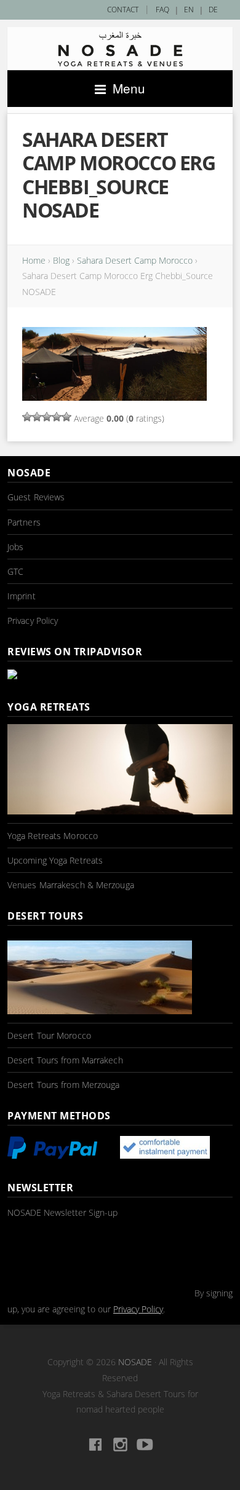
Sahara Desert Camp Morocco (135, 260)
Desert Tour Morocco (49, 1035)
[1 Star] (27, 417)
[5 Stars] (66, 417)
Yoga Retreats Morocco (52, 836)
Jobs (15, 547)
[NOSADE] (120, 48)
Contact (122, 9)
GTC (15, 571)
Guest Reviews (36, 497)
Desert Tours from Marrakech (65, 1060)
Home (34, 260)
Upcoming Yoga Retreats (55, 860)
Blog (61, 260)
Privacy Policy (32, 620)
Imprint (21, 596)
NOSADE (135, 1362)
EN (189, 9)
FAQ (162, 9)
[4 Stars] (57, 417)
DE (213, 9)
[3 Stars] (47, 417)
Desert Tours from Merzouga (63, 1084)
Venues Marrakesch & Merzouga (70, 885)
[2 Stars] (37, 417)
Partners (24, 522)
